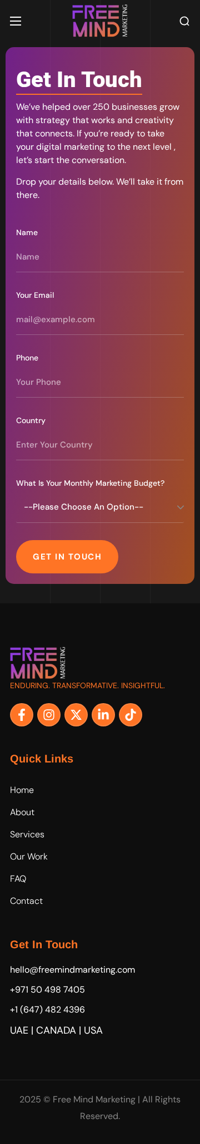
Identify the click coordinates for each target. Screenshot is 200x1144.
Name (27, 232)
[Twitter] (76, 714)
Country (31, 420)
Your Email (35, 295)
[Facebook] (21, 714)
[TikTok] (130, 714)
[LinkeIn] (103, 714)
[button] (184, 21)
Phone (27, 358)
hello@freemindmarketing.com (72, 969)
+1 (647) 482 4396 (47, 1009)
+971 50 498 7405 (47, 989)
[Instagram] (49, 714)
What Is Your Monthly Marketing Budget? (90, 483)
